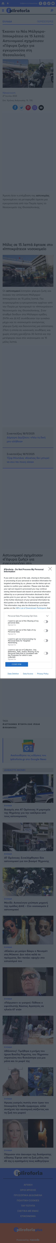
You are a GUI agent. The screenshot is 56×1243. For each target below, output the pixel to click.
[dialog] (28, 622)
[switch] (46, 621)
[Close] (50, 569)
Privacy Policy (42, 674)
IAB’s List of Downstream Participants (31, 608)
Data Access (28, 674)
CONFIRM (16, 664)
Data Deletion (13, 674)
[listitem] (28, 616)
